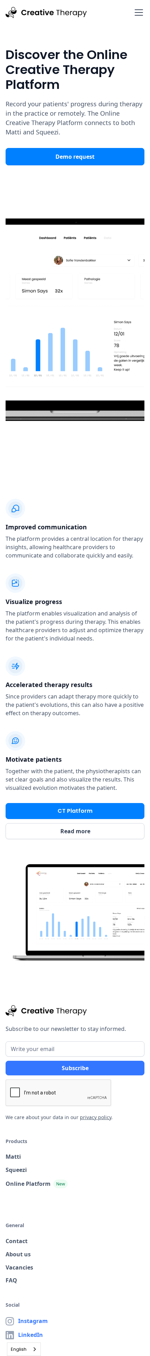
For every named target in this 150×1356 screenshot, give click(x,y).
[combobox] (24, 1349)
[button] (137, 12)
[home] (46, 12)
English (19, 1349)
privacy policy (95, 1117)
